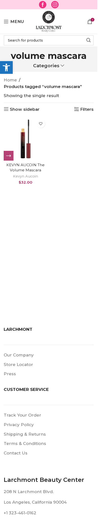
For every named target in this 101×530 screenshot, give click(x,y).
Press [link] (10, 373)
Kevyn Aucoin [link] (25, 176)
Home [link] (10, 79)
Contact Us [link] (15, 453)
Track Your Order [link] (22, 415)
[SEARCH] (88, 40)
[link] (6, 67)
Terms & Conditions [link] (25, 443)
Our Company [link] (19, 355)
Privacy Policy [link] (19, 424)
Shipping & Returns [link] (25, 434)
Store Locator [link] (18, 364)
